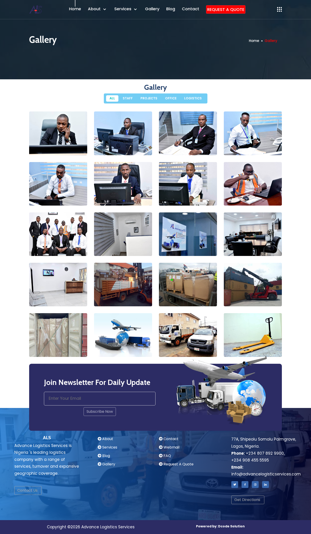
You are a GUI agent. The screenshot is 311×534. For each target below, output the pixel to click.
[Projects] (137, 300)
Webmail (171, 447)
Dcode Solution (231, 526)
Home (75, 9)
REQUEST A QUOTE (225, 9)
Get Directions (247, 499)
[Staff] (72, 149)
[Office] (137, 250)
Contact (190, 9)
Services (123, 9)
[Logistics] (137, 351)
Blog (170, 9)
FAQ (167, 455)
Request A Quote (178, 464)
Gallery (152, 9)
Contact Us (27, 490)
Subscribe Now (100, 411)
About (95, 9)
